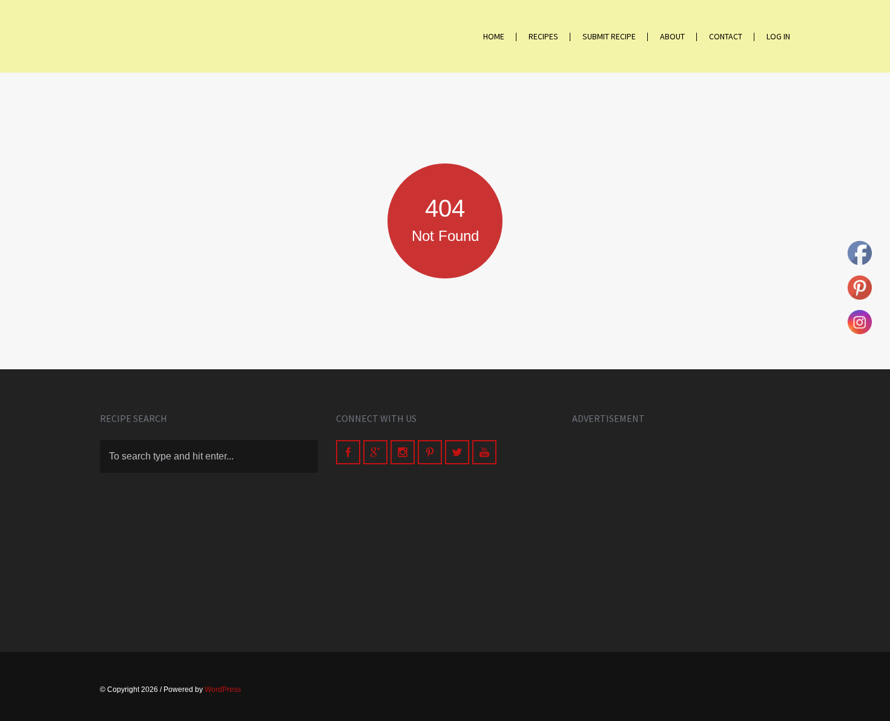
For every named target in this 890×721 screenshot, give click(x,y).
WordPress (223, 689)
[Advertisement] (681, 525)
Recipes (543, 36)
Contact (725, 36)
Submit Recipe (609, 36)
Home (493, 36)
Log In (778, 36)
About (672, 36)
